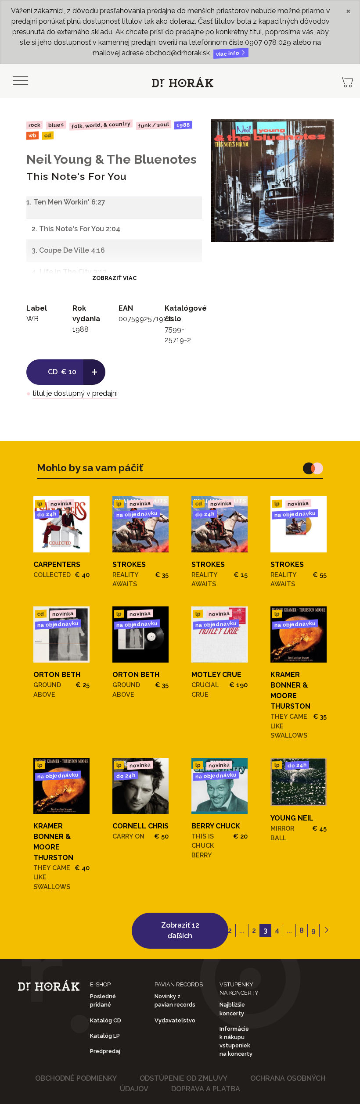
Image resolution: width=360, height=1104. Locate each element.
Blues (56, 125)
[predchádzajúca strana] (206, 930)
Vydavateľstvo (175, 1020)
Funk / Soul (153, 125)
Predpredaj (105, 1051)
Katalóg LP (105, 1035)
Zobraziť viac (114, 278)
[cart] (346, 81)
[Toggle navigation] (20, 81)
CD (47, 136)
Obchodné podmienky (76, 1078)
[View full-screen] (320, 132)
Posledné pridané (103, 1000)
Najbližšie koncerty (232, 1008)
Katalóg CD (105, 1020)
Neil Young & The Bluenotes (111, 159)
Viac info (228, 53)
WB (32, 136)
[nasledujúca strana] (326, 930)
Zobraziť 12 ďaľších (180, 930)
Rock (34, 125)
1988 (183, 125)
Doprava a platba (205, 1089)
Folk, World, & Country (101, 124)
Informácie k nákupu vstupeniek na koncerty (236, 1041)
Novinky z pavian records (175, 1000)
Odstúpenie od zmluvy (183, 1078)
